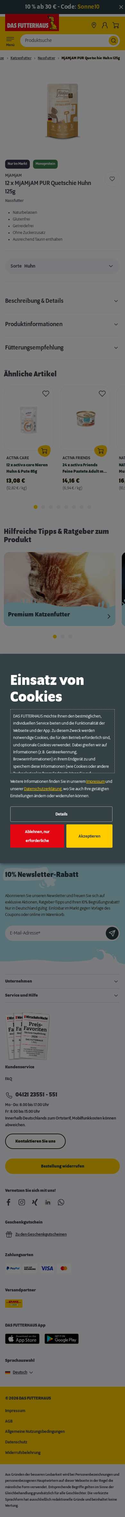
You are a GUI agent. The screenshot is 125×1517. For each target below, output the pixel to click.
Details (61, 814)
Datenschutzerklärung (43, 788)
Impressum (95, 781)
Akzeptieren (89, 836)
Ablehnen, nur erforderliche (37, 836)
